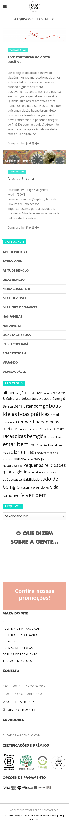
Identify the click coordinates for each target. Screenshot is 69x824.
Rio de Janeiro (49, 472)
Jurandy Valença (43, 453)
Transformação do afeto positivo (29, 59)
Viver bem (34, 495)
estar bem (16, 444)
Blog (38, 810)
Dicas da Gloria (52, 437)
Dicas (8, 436)
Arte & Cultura (16, 172)
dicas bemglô (29, 436)
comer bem (9, 422)
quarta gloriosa (17, 471)
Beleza (8, 406)
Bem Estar (23, 406)
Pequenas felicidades (44, 465)
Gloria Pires (22, 452)
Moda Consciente (17, 289)
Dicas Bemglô (14, 279)
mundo (28, 459)
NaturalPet (12, 325)
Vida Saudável (14, 371)
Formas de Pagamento (20, 654)
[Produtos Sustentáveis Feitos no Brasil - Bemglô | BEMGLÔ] (34, 6)
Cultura (58, 428)
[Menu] (5, 6)
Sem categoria (14, 353)
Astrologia (12, 261)
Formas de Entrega (18, 648)
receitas (36, 472)
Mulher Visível (14, 298)
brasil (54, 415)
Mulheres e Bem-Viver (20, 307)
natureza (10, 465)
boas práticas (34, 414)
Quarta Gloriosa (17, 50)
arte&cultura (28, 398)
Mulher (18, 459)
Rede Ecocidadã (15, 344)
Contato (10, 641)
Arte (53, 393)
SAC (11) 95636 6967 (20, 702)
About (14, 810)
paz (20, 466)
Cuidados (45, 429)
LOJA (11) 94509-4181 (21, 710)
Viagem (25, 487)
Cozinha (20, 429)
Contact (47, 810)
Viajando (10, 362)
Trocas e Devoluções (19, 660)
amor (47, 393)
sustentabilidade (26, 479)
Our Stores (26, 810)
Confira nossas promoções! (34, 594)
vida (47, 488)
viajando (37, 487)
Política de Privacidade (21, 628)
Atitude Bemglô (16, 270)
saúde (8, 479)
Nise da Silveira (21, 178)
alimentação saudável (23, 392)
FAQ (56, 810)
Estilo (34, 444)
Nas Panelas (12, 316)
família (43, 445)
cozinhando (32, 429)
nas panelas (44, 458)
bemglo (40, 406)
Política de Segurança (20, 635)
